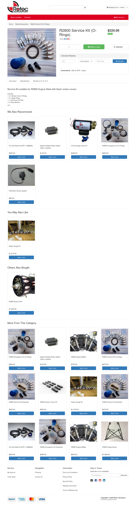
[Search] (85, 7)
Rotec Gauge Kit (14, 246)
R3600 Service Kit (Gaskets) (112, 402)
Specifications (25, 81)
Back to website (16, 17)
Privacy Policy (67, 477)
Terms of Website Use (70, 490)
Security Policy (67, 481)
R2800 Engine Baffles (78, 447)
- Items (116, 7)
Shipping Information (70, 486)
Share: (62, 39)
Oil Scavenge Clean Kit (79, 145)
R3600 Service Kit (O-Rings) (112, 357)
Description (13, 81)
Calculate (120, 61)
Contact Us (38, 477)
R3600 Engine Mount (109, 447)
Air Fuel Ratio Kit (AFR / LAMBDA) (21, 145)
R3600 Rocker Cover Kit (48, 402)
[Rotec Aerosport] (17, 6)
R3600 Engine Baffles (78, 357)
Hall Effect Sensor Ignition (18, 191)
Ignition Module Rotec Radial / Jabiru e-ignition (50, 146)
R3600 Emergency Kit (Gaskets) (51, 447)
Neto (115, 499)
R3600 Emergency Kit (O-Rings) (20, 357)
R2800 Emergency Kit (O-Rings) (113, 145)
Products (27, 17)
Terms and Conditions (70, 472)
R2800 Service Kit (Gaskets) (19, 402)
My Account (11, 472)
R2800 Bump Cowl (15, 301)
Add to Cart (95, 46)
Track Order (11, 477)
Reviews (36, 81)
